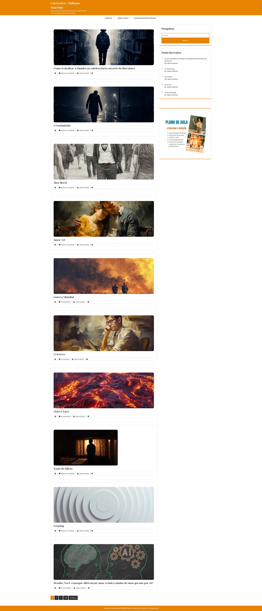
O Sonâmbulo (62, 125)
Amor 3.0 (59, 240)
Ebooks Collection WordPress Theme (121, 608)
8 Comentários (64, 416)
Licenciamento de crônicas (145, 18)
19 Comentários (64, 588)
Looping (59, 525)
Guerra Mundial (64, 297)
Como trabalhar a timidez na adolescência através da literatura (94, 68)
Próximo (73, 598)
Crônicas (108, 18)
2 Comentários (64, 302)
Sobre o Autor (123, 18)
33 (66, 598)
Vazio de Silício (63, 468)
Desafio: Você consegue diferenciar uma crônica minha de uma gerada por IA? (103, 583)
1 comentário (63, 359)
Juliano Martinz (82, 73)
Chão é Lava (61, 411)
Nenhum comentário (66, 73)
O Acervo (59, 354)
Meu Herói (60, 182)
